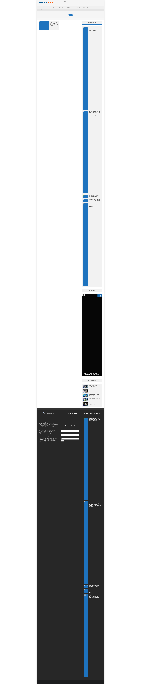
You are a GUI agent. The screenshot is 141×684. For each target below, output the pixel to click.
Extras (78, 7)
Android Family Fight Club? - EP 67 (50, 9)
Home (50, 7)
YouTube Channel (86, 7)
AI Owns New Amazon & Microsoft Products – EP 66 (94, 403)
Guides (63, 7)
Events (73, 7)
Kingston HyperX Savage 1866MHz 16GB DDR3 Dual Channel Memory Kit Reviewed (94, 205)
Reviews (59, 7)
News (54, 7)
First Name (63, 429)
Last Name (63, 433)
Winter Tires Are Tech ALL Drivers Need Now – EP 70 (94, 386)
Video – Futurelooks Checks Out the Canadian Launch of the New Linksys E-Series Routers (54, 24)
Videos (68, 7)
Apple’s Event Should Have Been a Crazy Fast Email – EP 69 (94, 390)
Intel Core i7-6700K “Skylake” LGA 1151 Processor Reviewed (94, 196)
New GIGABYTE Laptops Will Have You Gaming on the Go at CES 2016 (94, 200)
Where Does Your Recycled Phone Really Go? (48, 433)
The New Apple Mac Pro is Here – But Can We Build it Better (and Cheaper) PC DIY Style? (94, 29)
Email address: (64, 436)
